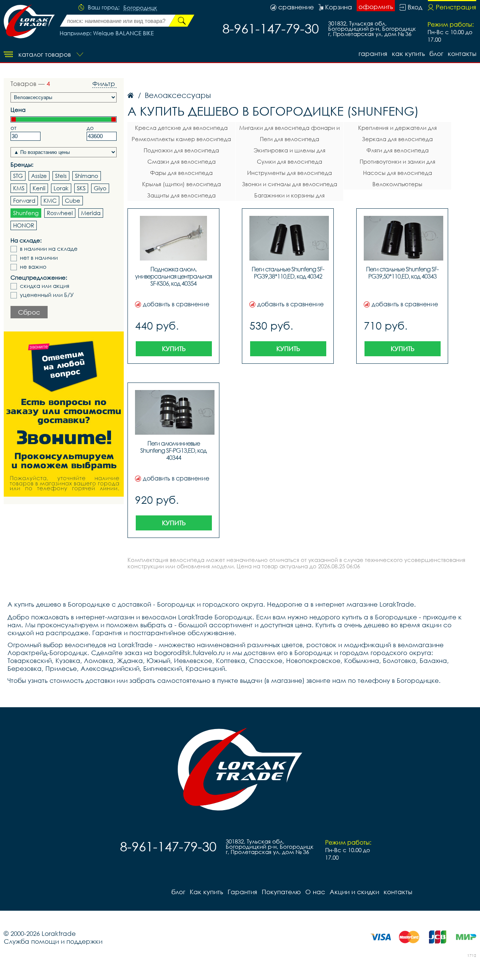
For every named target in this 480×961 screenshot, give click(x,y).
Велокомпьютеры (397, 184)
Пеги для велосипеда (289, 139)
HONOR (23, 225)
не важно (33, 267)
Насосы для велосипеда (397, 172)
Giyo (100, 188)
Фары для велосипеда (181, 172)
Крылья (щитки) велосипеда (181, 184)
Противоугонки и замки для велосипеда (397, 162)
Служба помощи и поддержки (53, 941)
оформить (375, 7)
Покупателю (281, 892)
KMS (18, 188)
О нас (315, 892)
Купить (174, 348)
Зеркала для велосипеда (397, 139)
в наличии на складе (49, 249)
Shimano (86, 175)
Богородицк (140, 8)
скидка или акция (44, 286)
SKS (81, 188)
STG (18, 175)
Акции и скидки (354, 892)
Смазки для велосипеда (181, 161)
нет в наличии (39, 258)
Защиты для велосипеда (181, 195)
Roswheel (60, 212)
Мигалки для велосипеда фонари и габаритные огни (289, 128)
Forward (24, 200)
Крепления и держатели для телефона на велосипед (397, 128)
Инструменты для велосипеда (289, 172)
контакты (462, 53)
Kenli (39, 188)
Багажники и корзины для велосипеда (289, 196)
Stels (61, 175)
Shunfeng (26, 212)
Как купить (408, 53)
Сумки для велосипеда (289, 161)
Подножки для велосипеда (181, 150)
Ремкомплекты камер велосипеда (181, 139)
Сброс (29, 312)
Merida (90, 212)
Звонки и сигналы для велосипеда (289, 184)
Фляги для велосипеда (397, 150)
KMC (50, 200)
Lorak (61, 188)
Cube (72, 200)
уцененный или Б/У (47, 295)
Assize (39, 175)
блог (436, 53)
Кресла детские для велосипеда (181, 127)
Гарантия (372, 53)
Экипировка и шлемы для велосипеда (290, 151)
